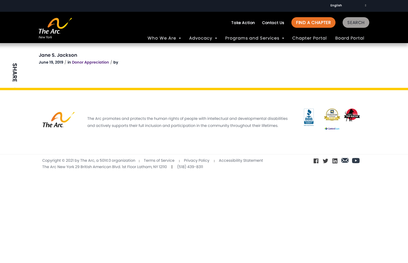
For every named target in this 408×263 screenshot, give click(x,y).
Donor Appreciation (90, 62)
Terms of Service (159, 160)
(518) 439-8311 (190, 167)
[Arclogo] (55, 33)
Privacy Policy (196, 160)
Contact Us (273, 22)
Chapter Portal (310, 38)
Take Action (243, 22)
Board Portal (350, 38)
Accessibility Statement (241, 160)
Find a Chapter (313, 22)
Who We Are (162, 38)
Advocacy (200, 38)
